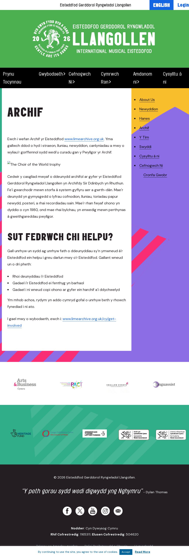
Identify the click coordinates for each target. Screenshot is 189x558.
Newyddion (148, 109)
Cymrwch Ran (110, 77)
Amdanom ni (142, 77)
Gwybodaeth (51, 74)
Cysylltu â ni (172, 77)
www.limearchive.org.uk (84, 139)
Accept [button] (126, 552)
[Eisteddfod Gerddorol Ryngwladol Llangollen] (94, 38)
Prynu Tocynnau (12, 77)
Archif (144, 127)
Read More (142, 552)
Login (183, 5)
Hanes (144, 118)
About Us (147, 99)
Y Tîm (144, 137)
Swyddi (145, 146)
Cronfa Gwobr (155, 174)
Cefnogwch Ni (80, 77)
